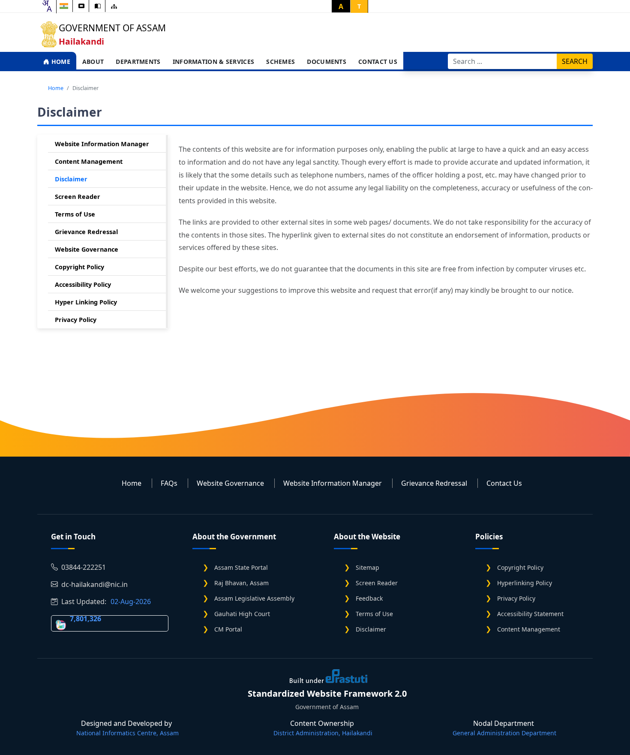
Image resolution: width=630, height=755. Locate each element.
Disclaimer (71, 179)
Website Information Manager (102, 144)
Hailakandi (81, 41)
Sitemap (367, 567)
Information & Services (214, 61)
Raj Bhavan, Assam (241, 583)
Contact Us (377, 61)
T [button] (359, 6)
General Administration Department (504, 733)
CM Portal (228, 629)
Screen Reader (77, 197)
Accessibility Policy (83, 284)
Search (575, 61)
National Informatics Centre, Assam (127, 733)
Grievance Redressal (86, 232)
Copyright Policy (79, 267)
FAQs (169, 483)
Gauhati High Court (242, 614)
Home (59, 61)
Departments (138, 61)
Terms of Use (75, 214)
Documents (326, 61)
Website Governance (86, 249)
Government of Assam (112, 28)
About (93, 61)
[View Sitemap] (114, 6)
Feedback (369, 598)
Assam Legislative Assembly (254, 598)
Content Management (89, 161)
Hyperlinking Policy (524, 583)
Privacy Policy (75, 320)
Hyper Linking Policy (86, 302)
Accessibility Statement (530, 614)
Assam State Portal (241, 567)
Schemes (280, 61)
